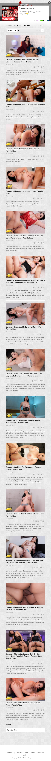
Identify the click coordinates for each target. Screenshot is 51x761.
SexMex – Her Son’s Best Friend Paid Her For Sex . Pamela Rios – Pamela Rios (24, 237)
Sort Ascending (18, 30)
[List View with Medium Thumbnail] (42, 30)
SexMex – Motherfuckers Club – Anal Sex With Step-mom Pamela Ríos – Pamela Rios (24, 562)
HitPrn (25, 758)
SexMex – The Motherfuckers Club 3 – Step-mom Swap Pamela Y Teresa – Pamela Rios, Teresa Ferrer (24, 656)
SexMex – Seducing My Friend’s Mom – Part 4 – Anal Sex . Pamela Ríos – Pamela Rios (25, 281)
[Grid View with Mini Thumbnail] (36, 30)
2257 (33, 752)
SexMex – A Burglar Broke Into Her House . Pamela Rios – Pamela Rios (23, 421)
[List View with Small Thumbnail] (39, 30)
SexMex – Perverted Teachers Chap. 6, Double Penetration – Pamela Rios (24, 608)
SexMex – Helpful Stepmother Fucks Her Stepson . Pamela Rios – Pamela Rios (22, 61)
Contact (10, 752)
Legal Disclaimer (22, 752)
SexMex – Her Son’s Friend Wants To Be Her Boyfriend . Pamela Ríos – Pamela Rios (24, 375)
